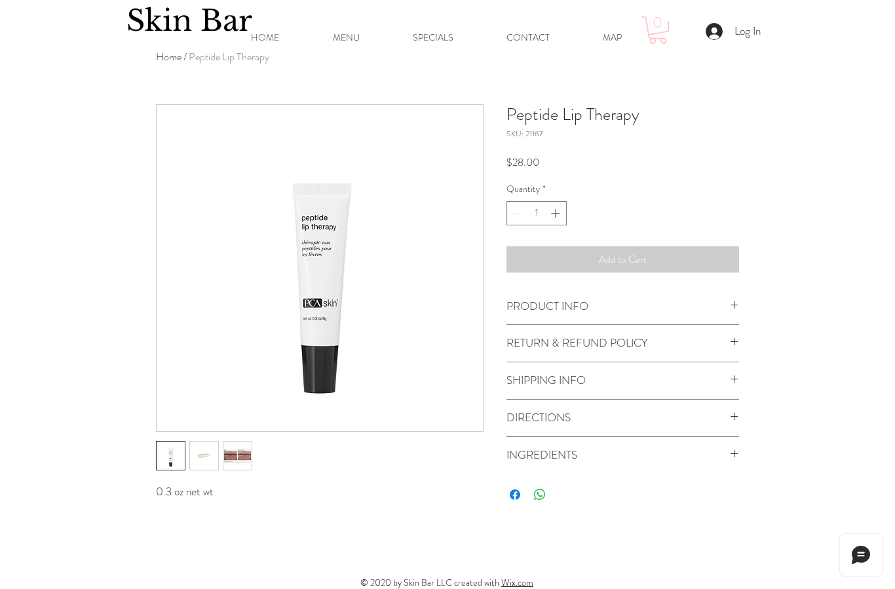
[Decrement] (516, 213)
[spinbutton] (536, 213)
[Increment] (556, 213)
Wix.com (517, 582)
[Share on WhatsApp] (540, 495)
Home (168, 56)
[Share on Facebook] (515, 495)
